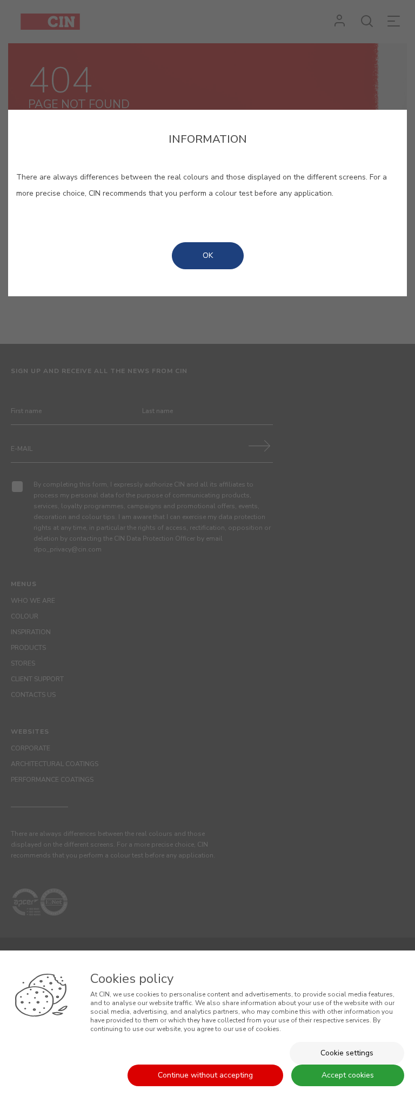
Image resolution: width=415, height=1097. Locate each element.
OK (208, 255)
